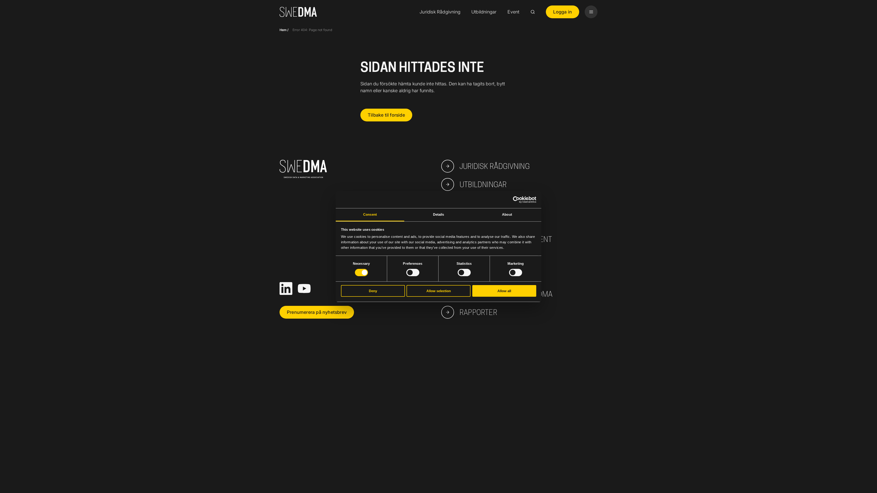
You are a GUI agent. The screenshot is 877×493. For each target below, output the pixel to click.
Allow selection (438, 291)
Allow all (504, 291)
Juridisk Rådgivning (440, 12)
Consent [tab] (370, 214)
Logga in (562, 12)
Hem (283, 30)
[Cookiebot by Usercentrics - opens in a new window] (516, 199)
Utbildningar (484, 12)
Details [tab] (438, 214)
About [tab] (507, 214)
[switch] (412, 272)
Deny (373, 291)
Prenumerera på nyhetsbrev (317, 312)
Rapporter (478, 312)
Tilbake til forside (386, 115)
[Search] (532, 12)
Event (513, 12)
